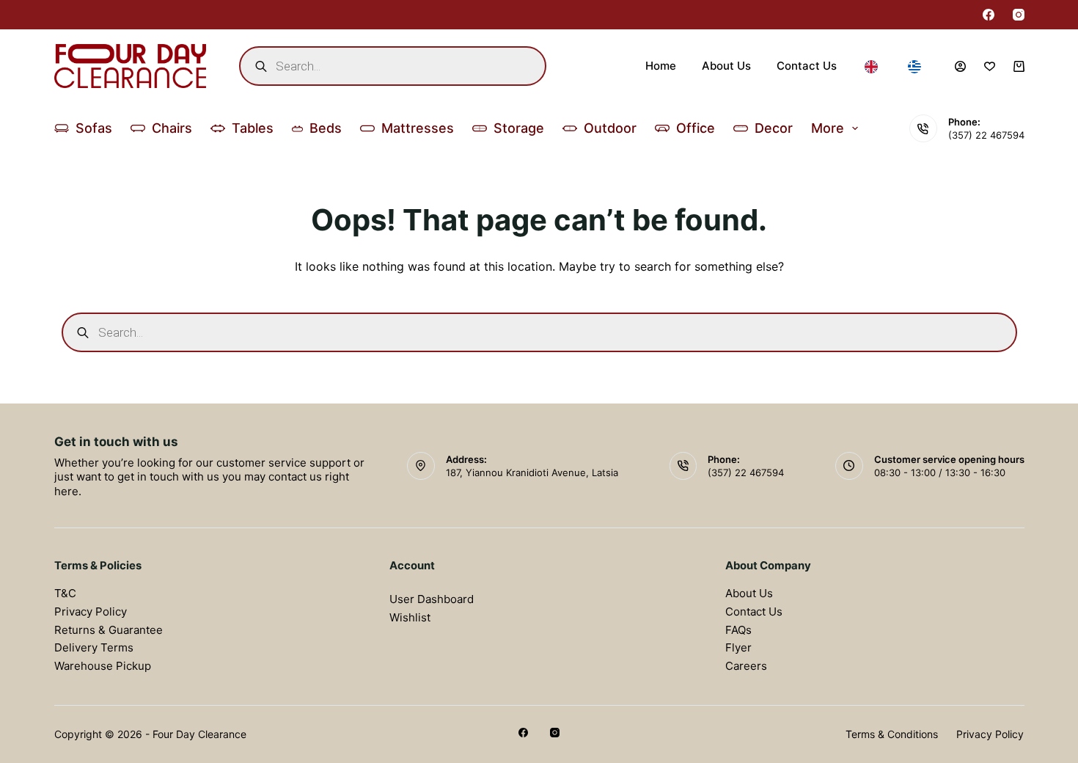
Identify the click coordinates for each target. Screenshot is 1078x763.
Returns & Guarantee (108, 630)
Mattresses (417, 128)
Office (695, 128)
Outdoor (610, 128)
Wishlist (409, 617)
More (827, 128)
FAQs (738, 630)
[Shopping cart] (1018, 66)
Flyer (738, 647)
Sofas (94, 128)
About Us (726, 66)
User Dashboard (431, 599)
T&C (65, 593)
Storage (519, 128)
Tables (253, 128)
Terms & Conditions (892, 734)
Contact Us (807, 66)
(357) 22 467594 (986, 135)
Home (660, 66)
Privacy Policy (90, 611)
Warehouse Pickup (102, 666)
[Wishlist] (989, 66)
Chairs (172, 128)
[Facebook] (988, 15)
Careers (746, 666)
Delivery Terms (93, 647)
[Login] (960, 66)
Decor (774, 128)
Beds (325, 128)
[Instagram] (1018, 15)
